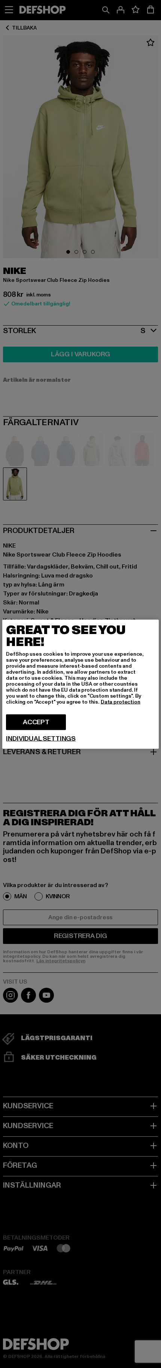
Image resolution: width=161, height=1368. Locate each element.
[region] (80, 684)
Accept (36, 721)
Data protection (120, 701)
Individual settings (41, 738)
